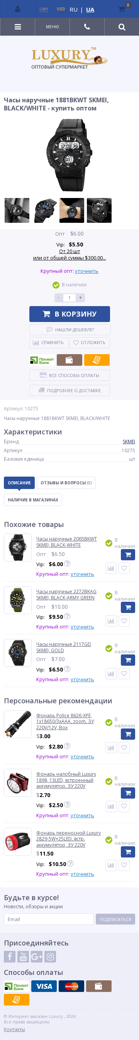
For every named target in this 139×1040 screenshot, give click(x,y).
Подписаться (115, 919)
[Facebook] (9, 957)
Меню (52, 26)
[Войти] (18, 9)
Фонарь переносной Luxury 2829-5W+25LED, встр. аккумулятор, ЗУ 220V (68, 839)
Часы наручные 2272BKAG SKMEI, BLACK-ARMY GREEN (66, 595)
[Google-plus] (36, 957)
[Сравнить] (111, 568)
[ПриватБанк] (42, 360)
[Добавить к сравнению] (111, 747)
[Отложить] (124, 568)
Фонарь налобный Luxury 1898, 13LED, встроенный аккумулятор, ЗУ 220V (66, 780)
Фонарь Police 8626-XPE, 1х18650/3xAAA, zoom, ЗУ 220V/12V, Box (65, 722)
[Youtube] (23, 957)
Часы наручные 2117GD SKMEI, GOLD (63, 647)
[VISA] (44, 986)
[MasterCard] (71, 986)
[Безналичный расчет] (97, 360)
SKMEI (129, 441)
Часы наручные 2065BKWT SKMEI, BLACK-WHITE (66, 542)
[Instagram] (50, 957)
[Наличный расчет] (69, 360)
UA (90, 9)
